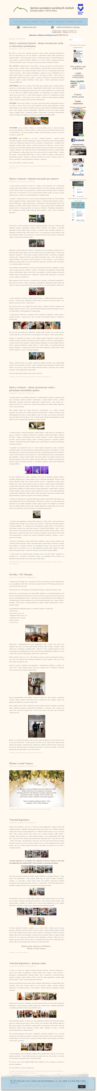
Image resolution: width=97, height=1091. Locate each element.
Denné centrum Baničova (23, 1071)
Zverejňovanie (71, 21)
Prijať (82, 1086)
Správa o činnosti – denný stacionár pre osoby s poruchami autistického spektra (32, 389)
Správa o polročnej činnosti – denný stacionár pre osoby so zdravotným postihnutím (36, 44)
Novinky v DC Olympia (20, 574)
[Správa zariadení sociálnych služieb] (48, 15)
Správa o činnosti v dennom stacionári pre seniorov (34, 178)
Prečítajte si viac (14, 1083)
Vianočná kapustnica (19, 819)
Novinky (43, 21)
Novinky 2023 (57, 166)
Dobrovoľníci (60, 21)
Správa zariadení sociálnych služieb (40, 809)
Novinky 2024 (13, 168)
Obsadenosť (35, 21)
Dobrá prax (51, 21)
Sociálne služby (24, 21)
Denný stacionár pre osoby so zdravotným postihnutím (32, 166)
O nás (16, 21)
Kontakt (80, 21)
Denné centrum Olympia (23, 752)
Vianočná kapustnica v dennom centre (27, 963)
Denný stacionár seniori (23, 376)
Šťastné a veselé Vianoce (21, 763)
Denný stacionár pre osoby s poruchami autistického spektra (34, 561)
